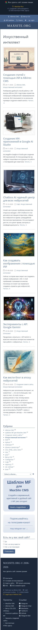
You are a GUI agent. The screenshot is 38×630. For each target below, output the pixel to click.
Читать (27, 162)
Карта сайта (9, 583)
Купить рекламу (24, 583)
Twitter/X (24, 611)
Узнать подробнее (18, 507)
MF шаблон (10, 20)
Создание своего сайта (24, 384)
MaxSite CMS (10, 603)
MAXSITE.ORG (19, 25)
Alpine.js (8, 464)
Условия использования (14, 581)
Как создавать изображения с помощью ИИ (19, 263)
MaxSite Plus (19, 7)
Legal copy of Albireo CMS (13, 594)
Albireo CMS (14, 17)
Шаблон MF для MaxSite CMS (15, 433)
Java (6, 455)
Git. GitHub (9, 467)
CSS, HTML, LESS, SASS (13, 450)
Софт (18, 204)
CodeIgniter (9, 460)
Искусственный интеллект (12, 87)
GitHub (23, 613)
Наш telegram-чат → (19, 529)
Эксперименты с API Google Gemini (15, 325)
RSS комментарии (18, 586)
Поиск (20, 20)
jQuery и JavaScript (12, 447)
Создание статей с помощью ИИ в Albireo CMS (17, 78)
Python (7, 442)
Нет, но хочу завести (12, 544)
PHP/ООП (8, 445)
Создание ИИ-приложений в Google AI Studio (18, 141)
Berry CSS (26, 17)
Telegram (24, 603)
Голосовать (9, 551)
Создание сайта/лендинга (19, 9)
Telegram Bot (25, 616)
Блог (7, 469)
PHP (6, 440)
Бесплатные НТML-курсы (20, 10)
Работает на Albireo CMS (13, 590)
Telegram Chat (26, 606)
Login (32, 20)
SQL (6, 452)
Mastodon (24, 608)
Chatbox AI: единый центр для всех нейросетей (19, 199)
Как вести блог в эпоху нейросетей (17, 379)
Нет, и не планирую (12, 547)
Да (6, 541)
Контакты (8, 578)
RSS (6, 586)
